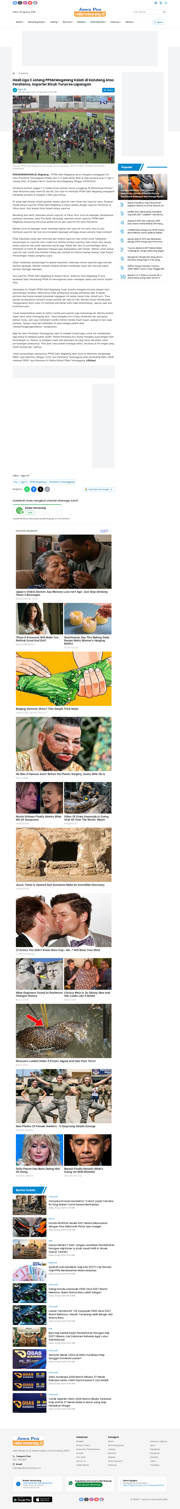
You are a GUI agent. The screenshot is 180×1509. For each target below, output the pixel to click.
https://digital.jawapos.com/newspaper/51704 (143, 1485)
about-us (81, 1461)
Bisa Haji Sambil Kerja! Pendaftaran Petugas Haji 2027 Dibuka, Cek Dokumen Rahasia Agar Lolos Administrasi (79, 1336)
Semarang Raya (36, 22)
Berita (19, 22)
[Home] (14, 73)
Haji (50, 1240)
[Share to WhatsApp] (27, 489)
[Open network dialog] (155, 3)
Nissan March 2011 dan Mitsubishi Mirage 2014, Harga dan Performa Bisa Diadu (145, 242)
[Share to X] (40, 489)
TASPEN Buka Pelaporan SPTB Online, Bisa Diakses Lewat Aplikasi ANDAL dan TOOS (146, 233)
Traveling (154, 1465)
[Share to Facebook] (34, 489)
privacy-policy (83, 1445)
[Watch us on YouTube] (30, 3)
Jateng (53, 22)
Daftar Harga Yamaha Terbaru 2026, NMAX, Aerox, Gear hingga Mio (146, 267)
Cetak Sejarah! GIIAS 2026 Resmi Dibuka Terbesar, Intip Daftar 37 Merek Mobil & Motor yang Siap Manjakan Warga (80, 1402)
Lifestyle (154, 1457)
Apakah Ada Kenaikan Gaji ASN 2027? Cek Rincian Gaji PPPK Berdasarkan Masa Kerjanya (80, 1268)
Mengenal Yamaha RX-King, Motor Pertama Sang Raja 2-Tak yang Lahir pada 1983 (145, 260)
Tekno (153, 1461)
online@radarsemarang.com (27, 1468)
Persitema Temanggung (62, 482)
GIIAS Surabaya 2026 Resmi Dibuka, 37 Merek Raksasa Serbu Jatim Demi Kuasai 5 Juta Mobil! (79, 1378)
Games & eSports (158, 1441)
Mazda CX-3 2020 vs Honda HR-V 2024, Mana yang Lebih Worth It (145, 276)
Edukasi (81, 22)
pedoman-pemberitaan (88, 1449)
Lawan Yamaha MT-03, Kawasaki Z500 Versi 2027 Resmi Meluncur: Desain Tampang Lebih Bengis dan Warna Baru (81, 1314)
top (15, 482)
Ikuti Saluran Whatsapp (89, 1484)
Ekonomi (67, 22)
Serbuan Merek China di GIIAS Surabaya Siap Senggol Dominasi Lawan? (77, 1356)
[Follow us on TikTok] (35, 3)
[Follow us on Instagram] (25, 3)
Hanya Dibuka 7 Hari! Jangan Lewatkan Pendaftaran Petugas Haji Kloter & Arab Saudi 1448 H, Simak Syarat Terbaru (81, 1248)
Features (115, 22)
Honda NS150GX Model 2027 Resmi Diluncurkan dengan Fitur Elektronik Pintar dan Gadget (78, 1224)
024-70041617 (19, 1459)
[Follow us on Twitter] (20, 3)
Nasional (53, 1262)
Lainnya (129, 22)
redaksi (80, 1441)
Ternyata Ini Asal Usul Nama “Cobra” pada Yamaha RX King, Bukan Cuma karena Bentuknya (81, 1202)
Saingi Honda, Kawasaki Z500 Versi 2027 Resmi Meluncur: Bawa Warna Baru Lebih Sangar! (78, 1290)
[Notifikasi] (160, 3)
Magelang (23, 73)
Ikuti (30, 512)
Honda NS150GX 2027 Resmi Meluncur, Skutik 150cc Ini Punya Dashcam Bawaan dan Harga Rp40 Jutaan (142, 195)
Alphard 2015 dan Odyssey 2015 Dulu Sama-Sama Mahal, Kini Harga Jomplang (146, 223)
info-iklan (81, 1457)
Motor (51, 1218)
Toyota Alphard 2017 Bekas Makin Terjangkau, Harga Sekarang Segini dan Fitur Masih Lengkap (146, 251)
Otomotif (53, 1196)
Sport (152, 1445)
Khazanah (155, 1453)
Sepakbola (155, 1449)
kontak (79, 1453)
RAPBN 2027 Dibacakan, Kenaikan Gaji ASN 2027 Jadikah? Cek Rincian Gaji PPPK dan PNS (146, 214)
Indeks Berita (82, 1465)
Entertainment (97, 22)
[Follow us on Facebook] (15, 3)
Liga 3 (24, 482)
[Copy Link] (47, 489)
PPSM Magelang (38, 482)
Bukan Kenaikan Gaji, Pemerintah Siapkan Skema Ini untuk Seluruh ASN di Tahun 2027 (146, 205)
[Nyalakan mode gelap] (165, 3)
